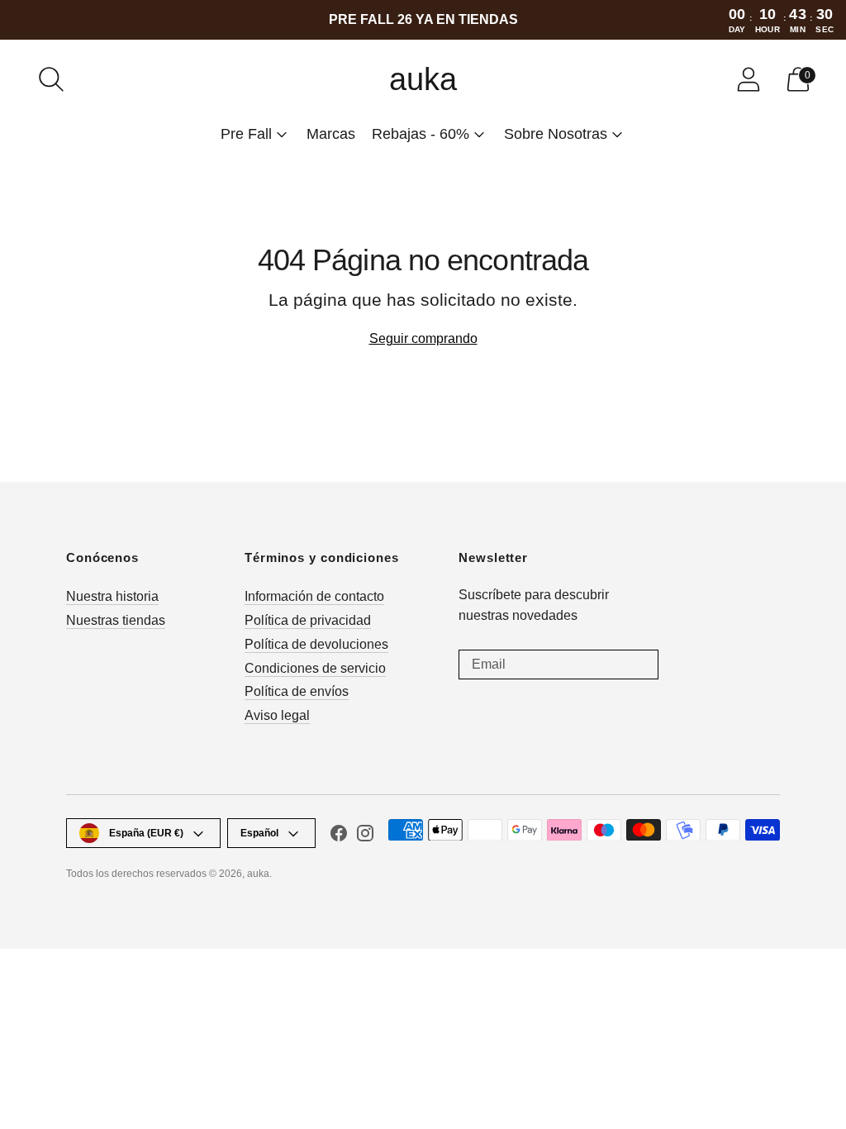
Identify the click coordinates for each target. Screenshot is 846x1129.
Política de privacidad (308, 620)
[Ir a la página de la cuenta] (748, 79)
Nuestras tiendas (115, 620)
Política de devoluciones (316, 644)
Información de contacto (314, 596)
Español (259, 833)
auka (258, 873)
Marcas (331, 134)
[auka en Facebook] (339, 836)
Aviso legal (277, 715)
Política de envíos (297, 691)
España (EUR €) (146, 833)
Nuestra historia (112, 596)
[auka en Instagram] (365, 836)
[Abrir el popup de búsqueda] (51, 79)
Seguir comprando (423, 338)
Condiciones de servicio (315, 668)
